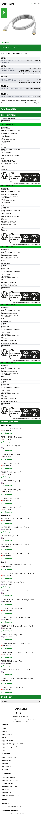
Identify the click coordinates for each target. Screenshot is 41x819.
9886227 (3, 80)
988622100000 (12, 70)
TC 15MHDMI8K (8, 96)
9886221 (3, 70)
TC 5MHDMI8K (7, 79)
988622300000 (5, 90)
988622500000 (5, 62)
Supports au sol (7, 740)
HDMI (7, 42)
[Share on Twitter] (11, 53)
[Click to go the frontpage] (8, 4)
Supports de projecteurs (11, 747)
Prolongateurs (7, 734)
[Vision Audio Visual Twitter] (20, 713)
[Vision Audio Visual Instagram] (24, 713)
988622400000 (27, 96)
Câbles (3, 42)
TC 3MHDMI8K (7, 68)
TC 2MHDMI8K (7, 60)
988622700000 (12, 80)
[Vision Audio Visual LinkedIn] (16, 713)
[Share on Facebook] (9, 53)
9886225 (16, 60)
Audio (4, 728)
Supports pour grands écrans (13, 744)
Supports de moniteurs (10, 750)
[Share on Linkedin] (13, 53)
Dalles (4, 737)
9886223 (17, 88)
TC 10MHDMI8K (8, 88)
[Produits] (38, 3)
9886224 (17, 96)
